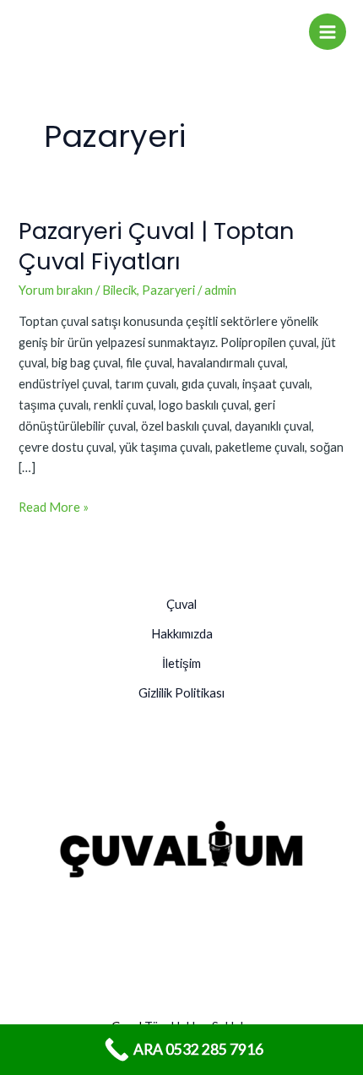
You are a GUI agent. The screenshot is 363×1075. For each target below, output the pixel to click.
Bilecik (119, 290)
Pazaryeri (168, 290)
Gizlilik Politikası (181, 693)
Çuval (181, 604)
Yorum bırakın (56, 290)
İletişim (181, 663)
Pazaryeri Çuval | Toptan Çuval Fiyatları (157, 246)
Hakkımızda (182, 634)
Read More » (54, 505)
